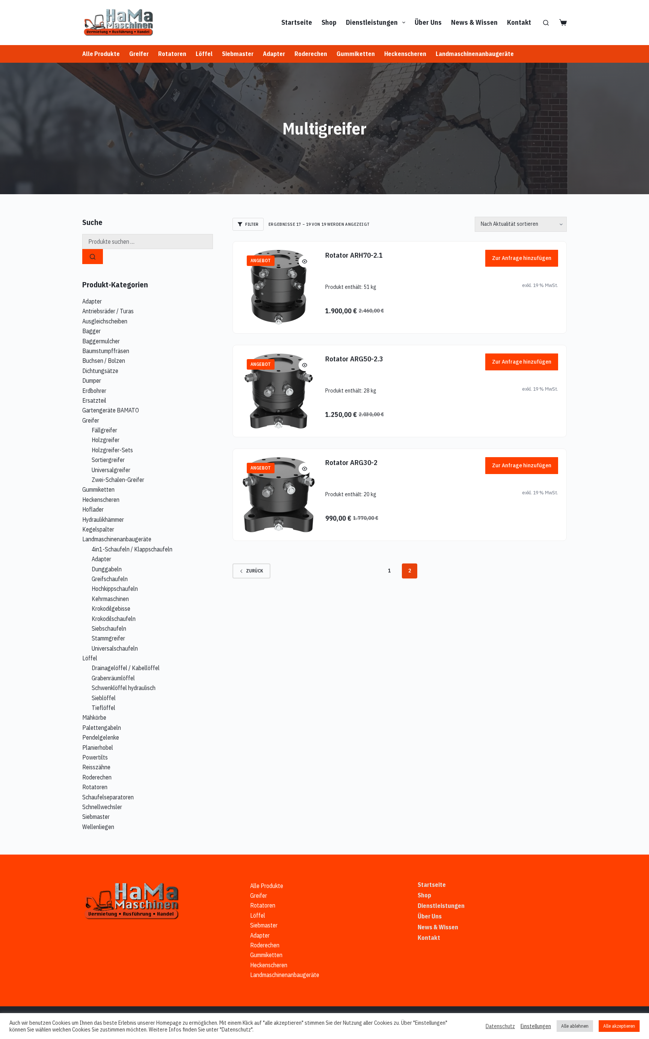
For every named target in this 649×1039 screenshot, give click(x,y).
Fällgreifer (104, 430)
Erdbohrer (94, 390)
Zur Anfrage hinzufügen (521, 257)
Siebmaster (238, 53)
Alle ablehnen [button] (575, 1026)
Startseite (296, 22)
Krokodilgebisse (111, 608)
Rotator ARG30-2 (351, 462)
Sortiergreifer (108, 460)
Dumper (91, 380)
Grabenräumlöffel (113, 678)
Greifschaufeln (110, 579)
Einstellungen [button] (536, 1026)
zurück (254, 571)
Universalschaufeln (115, 648)
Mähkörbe (94, 717)
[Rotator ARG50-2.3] (278, 391)
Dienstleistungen (372, 22)
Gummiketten (356, 53)
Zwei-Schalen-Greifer (118, 479)
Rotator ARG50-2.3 (354, 358)
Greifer (139, 53)
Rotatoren (172, 53)
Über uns (428, 22)
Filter (251, 224)
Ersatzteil (94, 400)
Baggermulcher (101, 341)
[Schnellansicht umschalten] (305, 261)
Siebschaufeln (109, 628)
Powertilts (95, 757)
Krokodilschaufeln (114, 618)
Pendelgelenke (100, 737)
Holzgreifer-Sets (112, 450)
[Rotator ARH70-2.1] (278, 287)
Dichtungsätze (100, 371)
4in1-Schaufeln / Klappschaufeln (132, 549)
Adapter (274, 53)
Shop (329, 22)
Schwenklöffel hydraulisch (123, 688)
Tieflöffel (103, 707)
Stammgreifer (108, 638)
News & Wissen (474, 22)
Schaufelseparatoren (108, 797)
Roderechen (310, 53)
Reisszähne (96, 767)
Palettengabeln (101, 727)
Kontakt (519, 22)
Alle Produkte (101, 53)
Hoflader (93, 509)
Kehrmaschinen (110, 599)
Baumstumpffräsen (105, 351)
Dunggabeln (107, 569)
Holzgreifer (105, 440)
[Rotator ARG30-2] (278, 494)
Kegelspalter (98, 529)
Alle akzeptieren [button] (619, 1026)
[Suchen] (546, 23)
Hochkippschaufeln (115, 588)
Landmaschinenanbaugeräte (475, 53)
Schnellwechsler (102, 807)
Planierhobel (97, 747)
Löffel (204, 53)
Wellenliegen (98, 827)
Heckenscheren (405, 53)
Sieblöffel (104, 698)
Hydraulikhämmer (103, 519)
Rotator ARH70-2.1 (354, 255)
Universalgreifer (111, 470)
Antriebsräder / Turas (108, 311)
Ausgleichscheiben (104, 321)
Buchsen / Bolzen (103, 360)
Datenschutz (500, 1026)
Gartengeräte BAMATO (110, 410)
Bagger (91, 331)
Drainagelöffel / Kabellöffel (126, 668)
